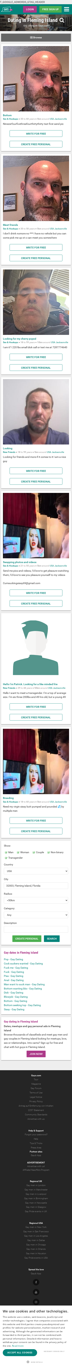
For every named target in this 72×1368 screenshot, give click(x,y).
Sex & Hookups (10, 119)
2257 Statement (36, 1110)
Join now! (36, 1053)
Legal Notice (36, 1097)
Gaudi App (36, 1155)
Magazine (36, 1084)
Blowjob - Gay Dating (16, 996)
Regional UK (36, 1181)
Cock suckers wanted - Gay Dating (23, 963)
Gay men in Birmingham (36, 1198)
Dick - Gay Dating (13, 992)
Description (10, 923)
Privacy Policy (36, 1101)
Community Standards (36, 1114)
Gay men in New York (36, 1227)
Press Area (36, 1147)
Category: (9, 908)
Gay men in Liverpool (36, 1194)
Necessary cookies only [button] (54, 1351)
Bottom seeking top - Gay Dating (22, 1005)
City (6, 879)
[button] (36, 1362)
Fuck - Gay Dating (14, 971)
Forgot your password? (36, 1134)
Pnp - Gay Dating (13, 959)
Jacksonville (60, 119)
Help (36, 1139)
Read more (18, 1345)
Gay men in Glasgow (36, 1207)
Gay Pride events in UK (36, 1211)
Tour (36, 1079)
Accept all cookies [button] (19, 1352)
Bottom (7, 115)
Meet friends (10, 224)
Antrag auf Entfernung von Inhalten (36, 1106)
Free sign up (50, 9)
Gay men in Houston (36, 1253)
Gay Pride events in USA (36, 1258)
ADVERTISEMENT (36, 1162)
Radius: (8, 893)
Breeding (8, 798)
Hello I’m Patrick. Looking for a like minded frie (30, 684)
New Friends (9, 452)
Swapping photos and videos (19, 562)
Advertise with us (36, 1119)
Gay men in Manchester (36, 1189)
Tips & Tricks (36, 1143)
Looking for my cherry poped (19, 338)
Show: (7, 845)
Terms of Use (36, 1092)
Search (52, 938)
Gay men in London (36, 1185)
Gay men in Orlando (36, 1249)
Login (30, 9)
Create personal (26, 938)
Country (8, 864)
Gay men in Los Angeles (36, 1236)
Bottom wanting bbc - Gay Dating (23, 988)
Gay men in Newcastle (36, 1203)
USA (52, 119)
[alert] (36, 1337)
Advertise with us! (36, 1166)
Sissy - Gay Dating (14, 1009)
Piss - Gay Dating (13, 975)
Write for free (36, 133)
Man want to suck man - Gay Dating (24, 984)
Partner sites (36, 1151)
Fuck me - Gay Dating (16, 967)
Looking (7, 448)
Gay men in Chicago (36, 1244)
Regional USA (36, 1223)
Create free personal (36, 144)
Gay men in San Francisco (36, 1231)
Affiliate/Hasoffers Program (36, 1170)
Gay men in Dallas (36, 1240)
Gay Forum (36, 1088)
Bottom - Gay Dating (15, 1001)
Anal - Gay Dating (14, 980)
